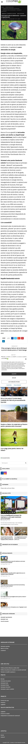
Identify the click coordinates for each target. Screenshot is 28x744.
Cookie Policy (9, 385)
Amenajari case (4, 619)
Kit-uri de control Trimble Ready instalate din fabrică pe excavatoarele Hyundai (13, 400)
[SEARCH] (25, 463)
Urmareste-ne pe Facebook (10, 544)
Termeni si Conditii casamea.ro (8, 672)
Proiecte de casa (5, 700)
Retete (2, 735)
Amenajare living (5, 685)
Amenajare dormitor (5, 687)
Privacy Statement (17, 385)
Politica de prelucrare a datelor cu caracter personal (13, 670)
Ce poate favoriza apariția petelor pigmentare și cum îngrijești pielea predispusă (7, 538)
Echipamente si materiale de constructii (9, 13)
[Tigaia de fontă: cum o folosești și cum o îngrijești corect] (4, 604)
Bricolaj (2, 679)
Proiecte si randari (5, 713)
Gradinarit (3, 650)
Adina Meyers (5, 18)
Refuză (14, 378)
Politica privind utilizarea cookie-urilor (10, 668)
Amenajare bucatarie (6, 681)
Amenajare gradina (5, 646)
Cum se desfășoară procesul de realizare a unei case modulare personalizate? (11, 517)
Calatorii (3, 737)
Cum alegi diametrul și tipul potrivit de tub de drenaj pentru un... (20, 538)
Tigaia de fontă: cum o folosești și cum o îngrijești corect (14, 607)
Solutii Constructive (20, 13)
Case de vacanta (4, 621)
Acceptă (14, 374)
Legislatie (3, 704)
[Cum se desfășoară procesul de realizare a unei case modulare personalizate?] (14, 505)
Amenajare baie (4, 683)
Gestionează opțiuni (14, 381)
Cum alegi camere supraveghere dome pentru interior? (13, 596)
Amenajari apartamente (6, 617)
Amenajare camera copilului (7, 689)
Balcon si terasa (4, 648)
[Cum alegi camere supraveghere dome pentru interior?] (4, 593)
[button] (26, 359)
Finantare (3, 702)
